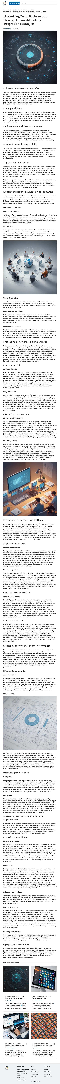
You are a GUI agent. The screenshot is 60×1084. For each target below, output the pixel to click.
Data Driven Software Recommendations (19, 10)
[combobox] (39, 3)
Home (4, 10)
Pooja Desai (8, 28)
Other (33, 10)
